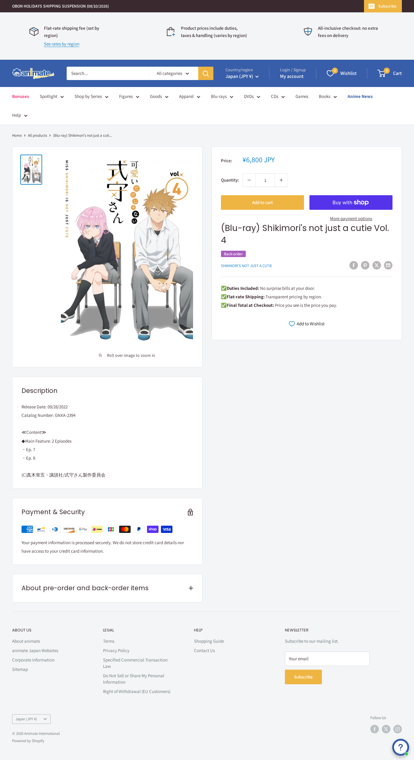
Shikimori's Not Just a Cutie (246, 265)
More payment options (351, 218)
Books (324, 96)
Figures (126, 96)
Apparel (186, 96)
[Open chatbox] (400, 747)
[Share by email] (388, 265)
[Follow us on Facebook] (374, 729)
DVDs (249, 96)
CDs (274, 96)
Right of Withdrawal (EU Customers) (136, 691)
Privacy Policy (116, 650)
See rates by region (61, 44)
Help (16, 115)
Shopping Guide (209, 641)
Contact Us (204, 650)
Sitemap (20, 669)
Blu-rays (219, 96)
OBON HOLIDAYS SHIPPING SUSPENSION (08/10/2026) (60, 6)
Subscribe (387, 6)
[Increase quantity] (281, 180)
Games (301, 96)
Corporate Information (33, 660)
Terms (108, 641)
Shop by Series (88, 96)
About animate (26, 641)
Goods (156, 96)
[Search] (205, 73)
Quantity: (230, 180)
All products (37, 135)
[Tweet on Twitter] (376, 265)
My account (292, 76)
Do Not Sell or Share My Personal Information (133, 679)
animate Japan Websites (35, 650)
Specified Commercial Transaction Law (135, 663)
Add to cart (262, 202)
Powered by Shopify (28, 740)
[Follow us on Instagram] (397, 729)
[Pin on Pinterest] (365, 265)
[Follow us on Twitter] (386, 729)
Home (17, 135)
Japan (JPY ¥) (26, 718)
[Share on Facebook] (353, 265)
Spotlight (48, 96)
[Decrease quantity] (249, 180)
